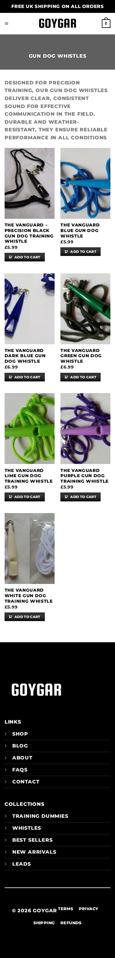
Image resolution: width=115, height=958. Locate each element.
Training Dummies (40, 816)
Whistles (26, 828)
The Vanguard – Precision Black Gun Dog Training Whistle (29, 233)
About (22, 758)
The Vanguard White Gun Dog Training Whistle (29, 595)
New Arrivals (34, 852)
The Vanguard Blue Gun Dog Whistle (80, 230)
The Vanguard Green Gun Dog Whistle (81, 356)
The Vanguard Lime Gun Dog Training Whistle (29, 476)
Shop (20, 734)
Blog (20, 746)
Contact (26, 782)
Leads (21, 864)
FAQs (20, 770)
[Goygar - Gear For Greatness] (57, 24)
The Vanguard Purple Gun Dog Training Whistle (84, 476)
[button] (7, 23)
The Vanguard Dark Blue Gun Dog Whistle (25, 356)
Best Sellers (32, 840)
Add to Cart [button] (27, 257)
